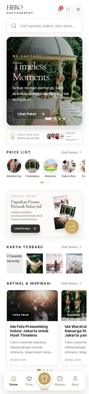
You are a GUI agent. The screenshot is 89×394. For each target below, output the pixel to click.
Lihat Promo (22, 228)
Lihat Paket (27, 114)
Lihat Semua (69, 152)
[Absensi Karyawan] (68, 9)
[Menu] (78, 9)
